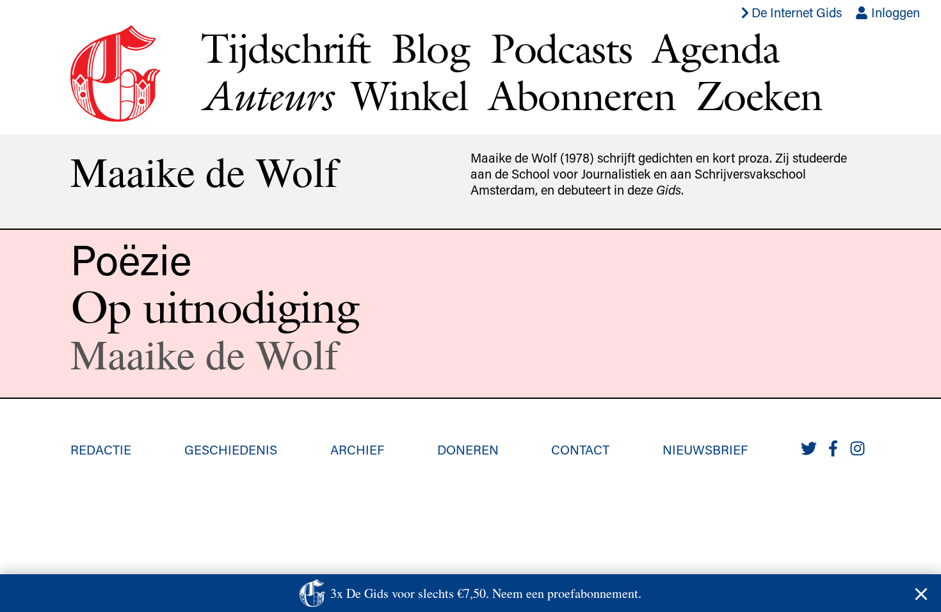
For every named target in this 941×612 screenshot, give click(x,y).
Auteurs (266, 96)
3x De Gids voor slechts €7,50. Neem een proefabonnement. (485, 593)
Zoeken (759, 95)
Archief (357, 449)
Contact (580, 449)
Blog (430, 48)
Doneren (468, 449)
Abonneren (581, 95)
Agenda (715, 48)
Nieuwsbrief (705, 449)
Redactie (100, 449)
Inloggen (894, 12)
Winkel (409, 95)
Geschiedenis (230, 449)
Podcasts (561, 48)
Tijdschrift (285, 48)
